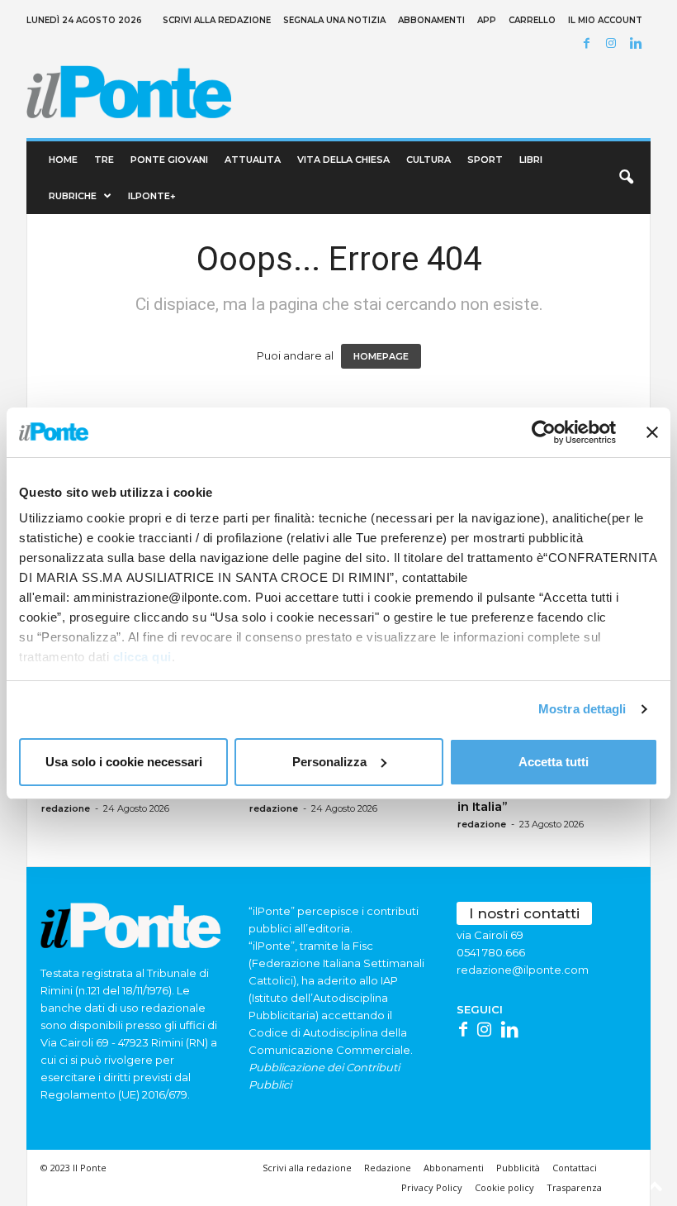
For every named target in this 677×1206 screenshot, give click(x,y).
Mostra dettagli (582, 709)
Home (63, 159)
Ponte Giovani (169, 159)
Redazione (387, 1167)
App (486, 20)
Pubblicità (518, 1167)
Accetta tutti (553, 762)
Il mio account (605, 20)
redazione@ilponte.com (523, 969)
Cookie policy (504, 1187)
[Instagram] (613, 44)
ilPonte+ (152, 196)
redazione (65, 808)
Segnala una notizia (334, 20)
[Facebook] (589, 44)
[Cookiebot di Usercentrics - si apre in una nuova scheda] (543, 432)
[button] (626, 178)
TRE (104, 159)
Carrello (532, 20)
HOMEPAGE (381, 356)
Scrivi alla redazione (217, 20)
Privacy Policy (431, 1187)
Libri (530, 159)
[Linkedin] (638, 44)
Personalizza (329, 762)
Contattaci (574, 1167)
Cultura (428, 159)
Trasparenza (574, 1187)
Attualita (253, 159)
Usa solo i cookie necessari (123, 762)
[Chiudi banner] (652, 432)
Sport (485, 159)
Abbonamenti (431, 20)
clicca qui (142, 657)
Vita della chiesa (343, 159)
